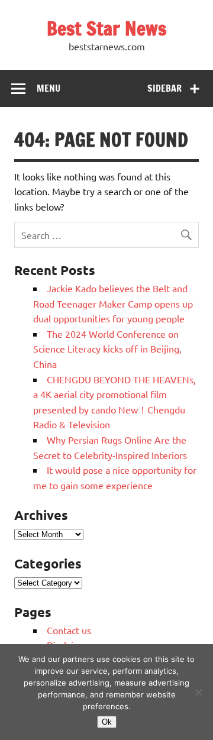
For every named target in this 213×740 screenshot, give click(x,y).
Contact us (69, 630)
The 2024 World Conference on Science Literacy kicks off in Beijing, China (107, 349)
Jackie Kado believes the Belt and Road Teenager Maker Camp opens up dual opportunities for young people (113, 303)
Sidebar (164, 88)
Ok (107, 722)
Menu (48, 88)
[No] (198, 692)
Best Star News (106, 28)
